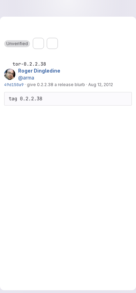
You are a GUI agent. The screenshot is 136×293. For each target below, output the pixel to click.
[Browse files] (38, 43)
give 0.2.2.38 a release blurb (56, 84)
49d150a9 (14, 84)
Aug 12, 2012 (100, 84)
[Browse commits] (52, 43)
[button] (17, 43)
